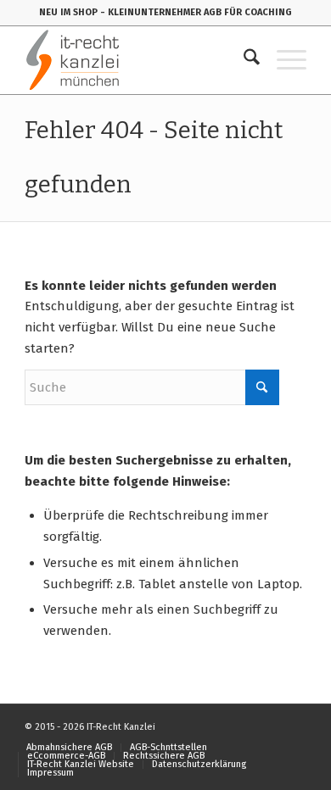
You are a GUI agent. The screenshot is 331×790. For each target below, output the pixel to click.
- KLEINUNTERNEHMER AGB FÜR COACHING (196, 12)
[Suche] (243, 60)
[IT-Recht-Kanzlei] (137, 60)
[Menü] (283, 60)
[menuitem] (243, 60)
